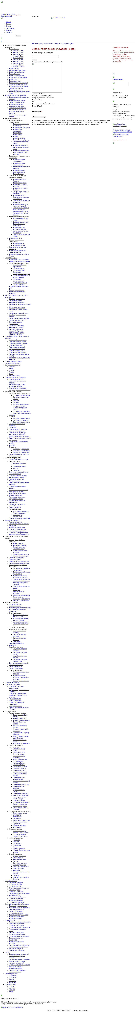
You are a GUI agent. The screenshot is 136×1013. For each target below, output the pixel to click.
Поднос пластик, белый (17, 350)
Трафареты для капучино (21, 452)
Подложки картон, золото (17, 341)
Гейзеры (15, 861)
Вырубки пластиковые (20, 420)
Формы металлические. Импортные (21, 124)
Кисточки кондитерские (21, 404)
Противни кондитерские (13, 361)
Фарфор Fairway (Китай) (21, 720)
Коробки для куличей (16, 327)
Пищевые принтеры (12, 682)
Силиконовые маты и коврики (15, 377)
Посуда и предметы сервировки (19, 811)
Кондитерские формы (12, 118)
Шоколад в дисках (15, 559)
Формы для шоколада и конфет (15, 95)
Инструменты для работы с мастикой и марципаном (22, 412)
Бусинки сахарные (15, 613)
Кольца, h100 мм (18, 67)
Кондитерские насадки (12, 365)
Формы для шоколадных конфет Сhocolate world (17, 101)
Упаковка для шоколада (21, 600)
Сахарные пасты (14, 461)
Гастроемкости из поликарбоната (19, 778)
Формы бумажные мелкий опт (19, 224)
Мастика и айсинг (15, 895)
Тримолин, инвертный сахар (18, 472)
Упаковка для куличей (16, 963)
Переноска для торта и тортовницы (16, 703)
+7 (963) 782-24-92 (58, 17)
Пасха (7, 952)
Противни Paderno (19, 765)
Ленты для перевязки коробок (19, 318)
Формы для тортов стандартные (19, 160)
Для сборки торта (15, 699)
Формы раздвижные (16, 90)
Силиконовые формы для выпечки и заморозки (17, 176)
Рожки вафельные (19, 513)
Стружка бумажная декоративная (15, 323)
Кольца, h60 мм (18, 59)
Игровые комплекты (16, 665)
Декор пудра (17, 641)
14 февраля (12, 975)
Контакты (9, 32)
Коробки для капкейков (17, 299)
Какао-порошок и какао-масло (19, 563)
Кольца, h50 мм (18, 58)
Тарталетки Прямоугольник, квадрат (21, 273)
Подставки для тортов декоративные (16, 687)
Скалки (15, 399)
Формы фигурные (15, 81)
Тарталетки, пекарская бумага (19, 263)
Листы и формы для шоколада (19, 936)
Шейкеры (16, 879)
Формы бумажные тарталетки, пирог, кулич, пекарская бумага (19, 260)
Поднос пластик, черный (17, 352)
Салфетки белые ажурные (17, 340)
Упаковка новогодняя (16, 932)
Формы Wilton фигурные (21, 127)
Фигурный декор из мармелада (19, 907)
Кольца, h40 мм (18, 54)
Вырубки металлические (21, 422)
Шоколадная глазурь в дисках (19, 561)
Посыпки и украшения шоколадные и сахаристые (18, 628)
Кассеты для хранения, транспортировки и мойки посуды (20, 797)
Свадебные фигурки (16, 647)
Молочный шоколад (19, 545)
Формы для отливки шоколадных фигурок (16, 105)
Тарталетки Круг (18, 268)
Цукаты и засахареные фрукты (19, 965)
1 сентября (12, 981)
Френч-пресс (17, 827)
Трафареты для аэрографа (21, 450)
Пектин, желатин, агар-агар (18, 459)
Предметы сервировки (16, 902)
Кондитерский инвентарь (13, 391)
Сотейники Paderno (19, 768)
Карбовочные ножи (19, 859)
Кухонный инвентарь (16, 838)
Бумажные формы (11, 258)
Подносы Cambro (19, 800)
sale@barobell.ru (119, 124)
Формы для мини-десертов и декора (19, 171)
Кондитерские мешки (12, 363)
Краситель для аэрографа (17, 531)
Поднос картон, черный (17, 347)
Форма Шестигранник (16, 75)
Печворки (12, 427)
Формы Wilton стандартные (17, 130)
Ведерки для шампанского (17, 815)
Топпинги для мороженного (17, 515)
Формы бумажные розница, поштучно (19, 228)
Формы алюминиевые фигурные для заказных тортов (21, 147)
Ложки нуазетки (18, 868)
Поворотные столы (15, 706)
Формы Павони (18, 174)
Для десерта (17, 818)
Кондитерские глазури (16, 477)
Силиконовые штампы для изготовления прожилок (18, 430)
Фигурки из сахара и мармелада (20, 922)
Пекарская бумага (19, 284)
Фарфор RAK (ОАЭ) (20, 718)
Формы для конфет (15, 918)
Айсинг (15, 468)
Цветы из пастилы (15, 604)
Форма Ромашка (14, 74)
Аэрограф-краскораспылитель (19, 454)
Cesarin (11, 986)
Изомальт (16, 470)
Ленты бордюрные (15, 666)
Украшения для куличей (17, 961)
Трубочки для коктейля (21, 877)
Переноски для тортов (16, 325)
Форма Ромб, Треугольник (18, 77)
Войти (3, 14)
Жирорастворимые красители (19, 534)
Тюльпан (12, 370)
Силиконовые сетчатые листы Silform (21, 198)
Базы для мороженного (20, 511)
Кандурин (12, 525)
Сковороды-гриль (19, 752)
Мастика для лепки (19, 466)
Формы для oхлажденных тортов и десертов (17, 251)
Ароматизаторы (14, 481)
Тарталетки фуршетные (17, 934)
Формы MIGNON (19, 245)
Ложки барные (18, 857)
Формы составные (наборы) (18, 83)
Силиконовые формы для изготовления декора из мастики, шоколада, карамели (19, 434)
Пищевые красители (16, 899)
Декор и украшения (45, 44)
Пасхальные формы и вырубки (19, 959)
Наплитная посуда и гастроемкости (16, 746)
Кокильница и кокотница (21, 820)
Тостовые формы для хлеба (18, 84)
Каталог (8, 26)
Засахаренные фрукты (16, 491)
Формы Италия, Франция (21, 140)
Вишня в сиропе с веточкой (18, 490)
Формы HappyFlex (19, 195)
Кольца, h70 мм (18, 61)
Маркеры (12, 415)
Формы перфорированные (19, 137)
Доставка (9, 30)
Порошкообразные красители (19, 524)
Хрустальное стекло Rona (21, 743)
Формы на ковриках (19, 183)
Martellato (12, 366)
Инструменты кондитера (21, 395)
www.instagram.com (121, 134)
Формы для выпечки (16, 900)
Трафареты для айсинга (21, 449)
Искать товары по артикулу (42, 53)
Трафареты (12, 447)
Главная (8, 22)
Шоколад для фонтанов (21, 554)
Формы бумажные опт (20, 222)
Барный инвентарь (15, 854)
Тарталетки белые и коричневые (19, 266)
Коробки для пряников (16, 302)
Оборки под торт (14, 890)
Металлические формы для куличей (20, 232)
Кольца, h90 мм (18, 65)
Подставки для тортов (12, 684)
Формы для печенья (15, 238)
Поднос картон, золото (16, 345)
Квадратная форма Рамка (17, 70)
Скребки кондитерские (20, 397)
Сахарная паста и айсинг (17, 970)
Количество (37, 111)
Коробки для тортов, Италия (18, 313)
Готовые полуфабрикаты (17, 897)
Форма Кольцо (14, 49)
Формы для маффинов (16, 290)
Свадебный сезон (11, 881)
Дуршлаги (16, 840)
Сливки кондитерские (16, 479)
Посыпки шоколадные (16, 558)
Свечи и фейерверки (16, 668)
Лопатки (16, 400)
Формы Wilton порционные (17, 133)
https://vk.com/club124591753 (122, 132)
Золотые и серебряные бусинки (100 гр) (20, 619)
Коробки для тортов (15, 300)
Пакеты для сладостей (16, 320)
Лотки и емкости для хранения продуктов (20, 805)
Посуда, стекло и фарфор (17, 713)
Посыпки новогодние (16, 925)
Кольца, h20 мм (18, 50)
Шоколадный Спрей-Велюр (18, 533)
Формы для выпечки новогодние (16, 939)
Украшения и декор (11, 602)
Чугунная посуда (18, 754)
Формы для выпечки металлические (16, 121)
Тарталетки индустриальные (18, 280)
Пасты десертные (15, 508)
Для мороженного (15, 509)
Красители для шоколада (21, 595)
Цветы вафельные (15, 606)
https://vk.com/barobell (122, 130)
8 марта (11, 979)
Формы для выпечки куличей (19, 217)
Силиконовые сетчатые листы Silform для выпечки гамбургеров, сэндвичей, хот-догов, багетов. (21, 211)
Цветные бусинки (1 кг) (21, 622)
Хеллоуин (12, 982)
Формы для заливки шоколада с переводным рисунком (21, 677)
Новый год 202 (10, 920)
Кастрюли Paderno (19, 763)
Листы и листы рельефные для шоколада (21, 598)
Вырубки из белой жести (21, 418)
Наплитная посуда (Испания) (19, 756)
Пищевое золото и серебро (18, 475)
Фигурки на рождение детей (18, 663)
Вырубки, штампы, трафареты (19, 945)
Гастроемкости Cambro (20, 793)
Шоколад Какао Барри (20, 556)
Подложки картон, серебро (18, 343)
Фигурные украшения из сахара (20, 608)
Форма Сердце (14, 68)
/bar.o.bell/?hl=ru (118, 136)
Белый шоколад (18, 543)
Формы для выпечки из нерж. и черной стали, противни (21, 152)
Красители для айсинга (17, 527)
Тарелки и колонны (15, 700)
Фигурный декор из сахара (18, 906)
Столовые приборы (15, 829)
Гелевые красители (15, 522)
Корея (11, 374)
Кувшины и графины (20, 822)
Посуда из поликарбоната (21, 802)
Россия (11, 372)
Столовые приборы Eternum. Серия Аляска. (21, 831)
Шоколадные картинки (21, 681)
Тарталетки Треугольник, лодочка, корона (21, 276)
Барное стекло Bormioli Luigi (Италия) (20, 737)
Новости (8, 24)
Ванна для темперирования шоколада (18, 591)
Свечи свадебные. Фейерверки (19, 893)
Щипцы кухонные (19, 849)
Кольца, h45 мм (18, 56)
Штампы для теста (15, 456)
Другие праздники (11, 974)
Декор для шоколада (16, 670)
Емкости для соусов (19, 865)
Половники (17, 845)
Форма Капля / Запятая (16, 72)
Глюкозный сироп (15, 474)
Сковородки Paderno (20, 766)
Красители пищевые (12, 520)
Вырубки (12, 416)
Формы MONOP (18, 243)
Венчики (16, 402)
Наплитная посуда (19, 749)
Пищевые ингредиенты (13, 458)
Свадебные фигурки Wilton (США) (20, 660)
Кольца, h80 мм (18, 63)
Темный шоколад (18, 547)
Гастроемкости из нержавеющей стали (20, 771)
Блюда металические (20, 759)
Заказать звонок (6, 16)
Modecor (12, 990)
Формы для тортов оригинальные (19, 164)
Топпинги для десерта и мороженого (17, 501)
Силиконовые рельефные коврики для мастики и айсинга (19, 389)
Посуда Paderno (18, 761)
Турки (15, 750)
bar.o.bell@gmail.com (120, 126)
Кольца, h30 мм (18, 52)
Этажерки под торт (15, 884)
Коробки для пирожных (17, 308)
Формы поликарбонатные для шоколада (21, 573)
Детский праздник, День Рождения (17, 904)
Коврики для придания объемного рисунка (16, 385)
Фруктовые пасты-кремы (17, 493)
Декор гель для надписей (17, 529)
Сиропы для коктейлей (16, 950)
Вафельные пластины (16, 643)
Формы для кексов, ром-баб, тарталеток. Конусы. (18, 87)
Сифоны (16, 875)
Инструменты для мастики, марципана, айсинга (20, 407)
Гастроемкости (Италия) (21, 784)
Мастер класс (10, 28)
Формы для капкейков (16, 916)
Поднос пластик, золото (17, 349)
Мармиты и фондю (19, 825)
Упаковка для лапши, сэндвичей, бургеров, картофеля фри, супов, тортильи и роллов (16, 331)
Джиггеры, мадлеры (20, 863)
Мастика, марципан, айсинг (18, 947)
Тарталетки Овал (18, 270)
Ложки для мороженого (21, 866)
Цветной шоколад (19, 549)
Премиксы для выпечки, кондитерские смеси (17, 498)
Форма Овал (13, 79)
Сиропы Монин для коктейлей (19, 518)
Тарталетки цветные (20, 283)
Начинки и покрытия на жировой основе (17, 505)
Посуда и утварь (10, 711)
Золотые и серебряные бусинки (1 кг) (20, 615)
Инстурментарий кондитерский (19, 393)
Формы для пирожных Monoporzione (16, 241)
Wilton (11, 368)
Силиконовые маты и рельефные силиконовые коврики (17, 381)
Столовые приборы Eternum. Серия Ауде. (20, 835)
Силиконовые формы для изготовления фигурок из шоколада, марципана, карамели (17, 110)
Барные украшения (19, 856)
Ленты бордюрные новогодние (19, 927)
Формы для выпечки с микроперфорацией (20, 205)
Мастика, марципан (19, 463)
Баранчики (16, 824)
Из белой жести (14, 375)
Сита (14, 847)
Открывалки (17, 843)
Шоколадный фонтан (16, 891)
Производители (10, 984)
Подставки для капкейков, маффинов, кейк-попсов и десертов (18, 695)
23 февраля (12, 977)
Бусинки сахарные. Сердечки (19, 888)
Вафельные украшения (16, 924)
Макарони (12, 645)
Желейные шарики (15, 495)
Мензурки (16, 870)
